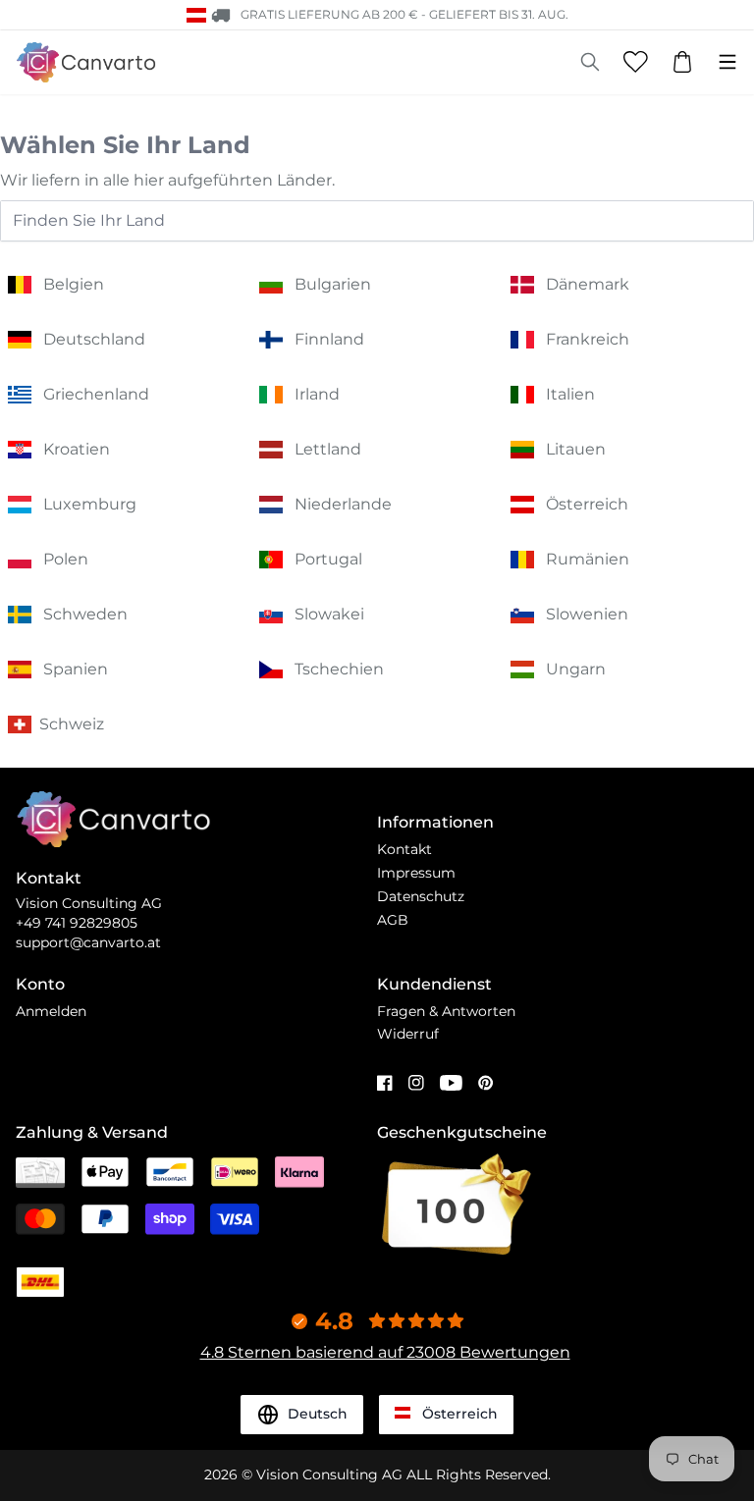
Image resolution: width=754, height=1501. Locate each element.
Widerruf (408, 1034)
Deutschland (94, 339)
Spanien (75, 669)
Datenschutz (420, 896)
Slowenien (587, 614)
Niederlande (343, 504)
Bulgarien (333, 284)
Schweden (85, 614)
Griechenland (96, 394)
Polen (65, 559)
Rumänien (587, 559)
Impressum (416, 873)
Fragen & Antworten (446, 1011)
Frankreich (587, 339)
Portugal (328, 559)
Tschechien (339, 669)
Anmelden (51, 1011)
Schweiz (71, 724)
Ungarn (576, 669)
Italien (570, 394)
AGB (392, 920)
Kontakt (404, 849)
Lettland (328, 449)
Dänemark (587, 284)
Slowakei (329, 614)
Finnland (329, 339)
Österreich (587, 504)
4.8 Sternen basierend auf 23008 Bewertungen (385, 1352)
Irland (317, 394)
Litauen (576, 449)
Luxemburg (89, 504)
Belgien (73, 284)
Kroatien (76, 449)
